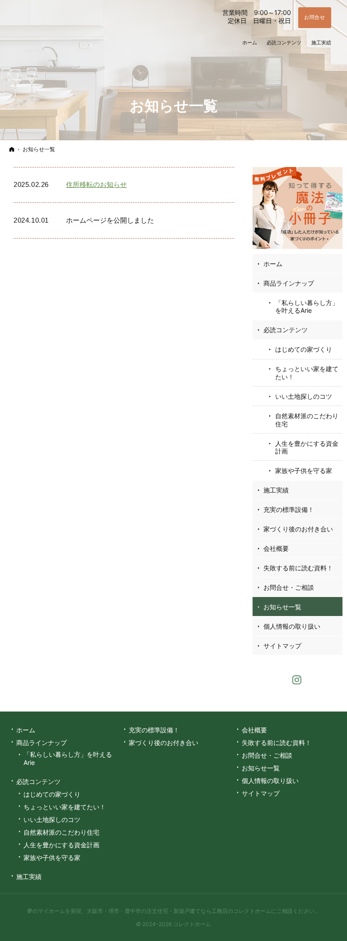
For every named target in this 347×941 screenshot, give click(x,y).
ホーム (272, 263)
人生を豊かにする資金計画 (306, 447)
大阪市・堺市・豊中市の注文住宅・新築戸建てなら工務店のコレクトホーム (179, 911)
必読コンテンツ (285, 330)
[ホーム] (11, 149)
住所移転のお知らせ (96, 184)
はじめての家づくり (303, 349)
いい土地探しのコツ (303, 396)
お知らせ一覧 (282, 607)
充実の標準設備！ (288, 509)
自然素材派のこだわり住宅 (306, 420)
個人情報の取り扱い (291, 626)
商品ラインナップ (288, 283)
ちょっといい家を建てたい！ (306, 373)
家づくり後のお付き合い (298, 529)
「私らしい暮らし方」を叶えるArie (306, 307)
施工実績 (276, 490)
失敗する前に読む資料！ (298, 568)
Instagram (297, 678)
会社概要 (276, 548)
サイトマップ (282, 646)
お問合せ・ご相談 (288, 587)
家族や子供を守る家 (303, 470)
